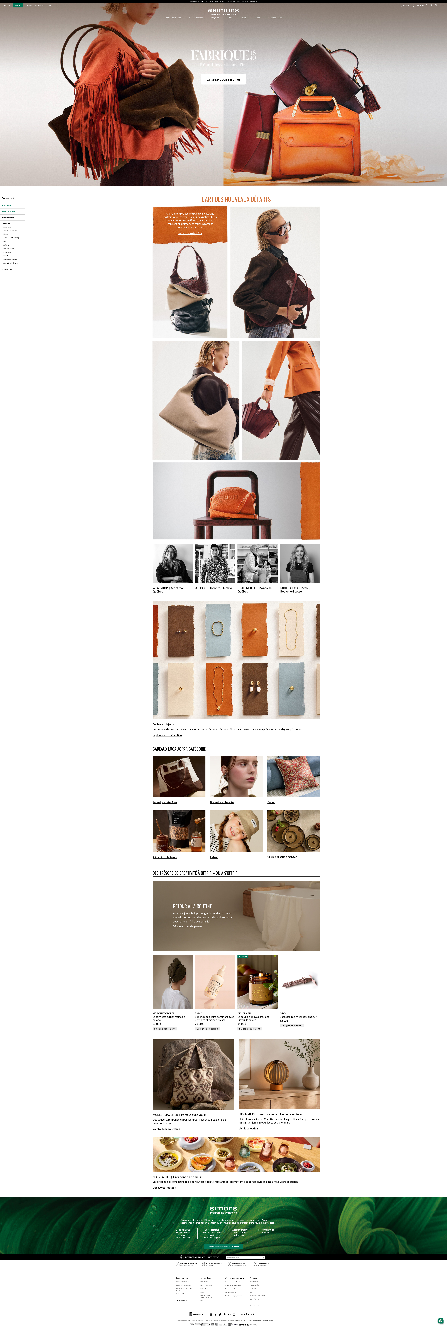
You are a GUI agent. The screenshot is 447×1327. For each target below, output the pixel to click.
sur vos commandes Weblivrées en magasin (212, 1233)
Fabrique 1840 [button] (276, 18)
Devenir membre (234, 1282)
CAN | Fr (5, 5)
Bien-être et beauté (222, 802)
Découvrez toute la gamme (187, 926)
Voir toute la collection (166, 1129)
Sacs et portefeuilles (165, 802)
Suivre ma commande (207, 1285)
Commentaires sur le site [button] (183, 1320)
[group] (174, 994)
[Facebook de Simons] (216, 1314)
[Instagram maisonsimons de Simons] (211, 1314)
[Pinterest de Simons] (225, 1314)
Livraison (203, 1288)
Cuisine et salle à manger (282, 856)
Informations (205, 1278)
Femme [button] (229, 18)
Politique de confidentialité (235, 1320)
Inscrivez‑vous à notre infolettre (202, 1257)
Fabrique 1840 (8, 198)
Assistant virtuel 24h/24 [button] (183, 1285)
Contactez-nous (182, 1278)
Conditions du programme (233, 1296)
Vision (50, 5)
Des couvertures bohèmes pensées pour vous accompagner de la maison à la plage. (189, 1121)
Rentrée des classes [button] (173, 18)
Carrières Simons (257, 1306)
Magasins (18, 5)
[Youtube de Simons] (229, 1314)
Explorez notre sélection (167, 735)
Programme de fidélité (223, 1212)
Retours (203, 1292)
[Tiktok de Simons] (220, 1314)
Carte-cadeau (39, 5)
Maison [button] (257, 18)
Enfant (214, 857)
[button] (407, 6)
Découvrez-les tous (164, 1187)
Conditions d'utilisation (198, 1320)
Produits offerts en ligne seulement (206, 1296)
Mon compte (421, 5)
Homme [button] (243, 18)
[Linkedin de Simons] (234, 1314)
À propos (253, 1278)
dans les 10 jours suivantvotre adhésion (183, 1233)
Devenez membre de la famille (224, 1246)
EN (244, 1320)
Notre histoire (254, 1285)
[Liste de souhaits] (431, 5)
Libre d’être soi (254, 1299)
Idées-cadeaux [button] (197, 18)
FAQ (201, 1301)
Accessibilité (208, 1320)
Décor (271, 802)
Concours (232, 1289)
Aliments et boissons (165, 857)
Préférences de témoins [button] (220, 1320)
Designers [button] (214, 18)
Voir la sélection (248, 1128)
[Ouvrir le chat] (441, 1321)
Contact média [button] (180, 1294)
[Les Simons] (223, 1208)
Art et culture (254, 1288)
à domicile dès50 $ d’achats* (240, 1232)
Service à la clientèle (182, 1281)
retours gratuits (237, 1)
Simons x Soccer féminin (258, 1295)
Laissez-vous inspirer (223, 79)
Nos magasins (254, 1281)
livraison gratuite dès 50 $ (217, 1)
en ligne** (266, 1231)
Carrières (29, 5)
